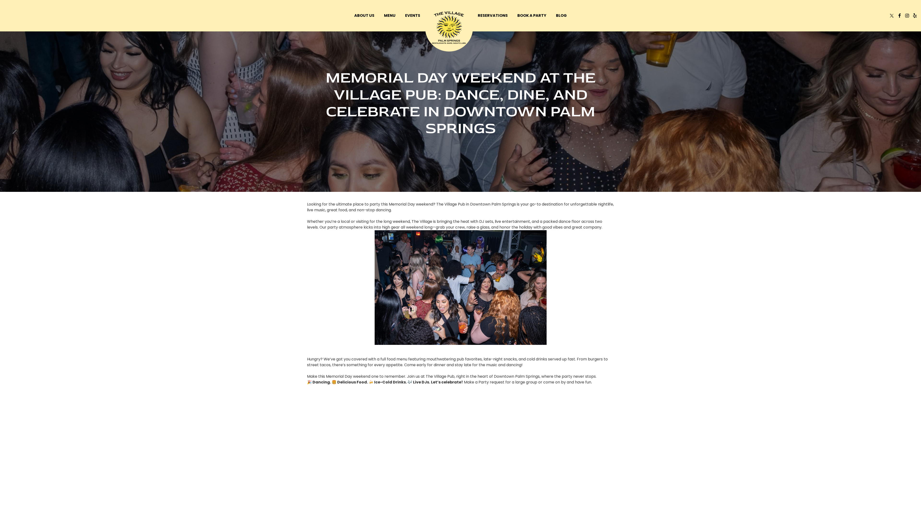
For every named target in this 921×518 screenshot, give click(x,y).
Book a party (531, 15)
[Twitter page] (892, 15)
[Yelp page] (915, 15)
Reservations (493, 15)
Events (412, 15)
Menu (390, 15)
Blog (561, 15)
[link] (449, 28)
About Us (364, 15)
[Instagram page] (907, 15)
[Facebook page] (899, 15)
